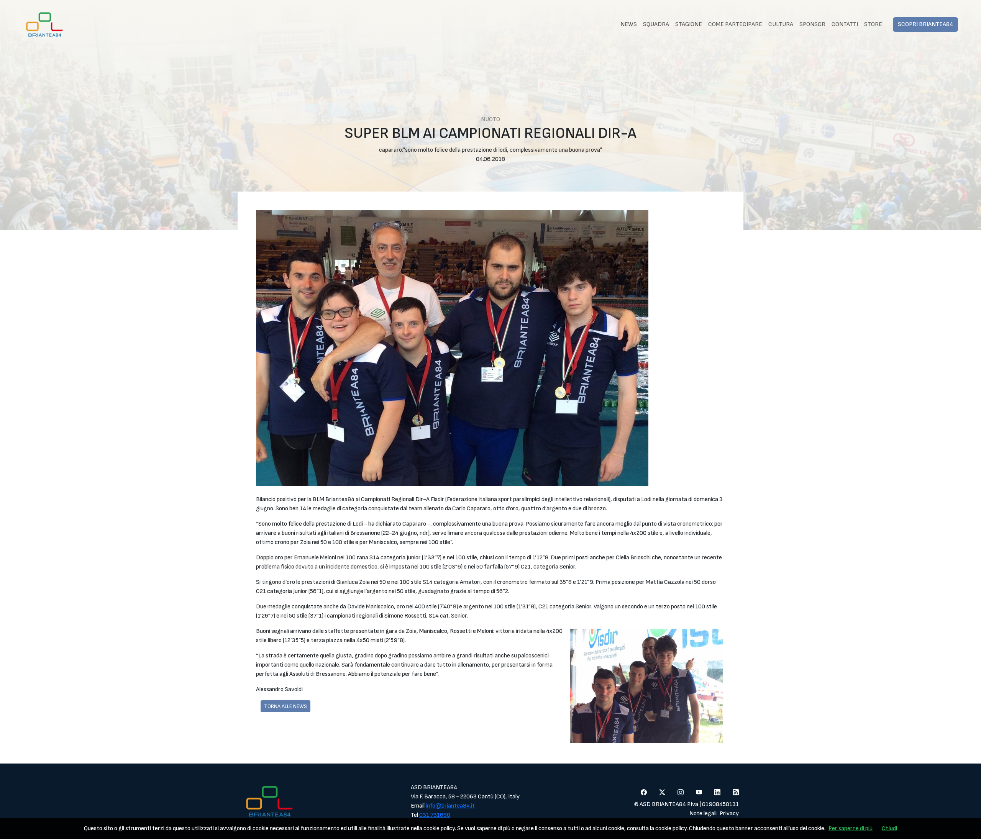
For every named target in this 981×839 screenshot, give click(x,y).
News (628, 24)
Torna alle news (285, 706)
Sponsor (812, 24)
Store (873, 24)
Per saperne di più (850, 828)
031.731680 (434, 815)
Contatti (845, 24)
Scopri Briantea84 (925, 24)
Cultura (780, 24)
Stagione (688, 24)
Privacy (729, 813)
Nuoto (490, 119)
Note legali (703, 813)
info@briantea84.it (450, 806)
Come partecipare (735, 24)
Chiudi (889, 828)
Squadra (656, 24)
